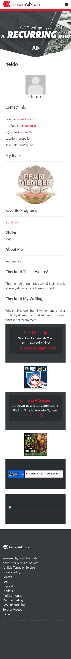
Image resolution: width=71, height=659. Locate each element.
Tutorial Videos (12, 609)
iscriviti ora (12, 222)
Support (8, 586)
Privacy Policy (11, 572)
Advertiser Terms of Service (21, 563)
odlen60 (26, 132)
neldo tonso (28, 119)
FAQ (5, 581)
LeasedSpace (26, 4)
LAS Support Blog (14, 605)
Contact (7, 577)
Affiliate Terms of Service (19, 567)
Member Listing (13, 600)
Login (6, 614)
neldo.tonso (28, 125)
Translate (31, 558)
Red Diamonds (12, 595)
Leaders (8, 591)
